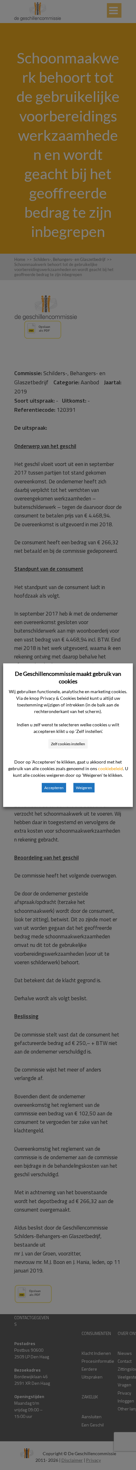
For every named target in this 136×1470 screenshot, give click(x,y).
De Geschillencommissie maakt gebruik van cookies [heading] (68, 677)
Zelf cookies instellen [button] (68, 743)
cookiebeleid (110, 768)
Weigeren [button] (84, 787)
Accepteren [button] (54, 787)
